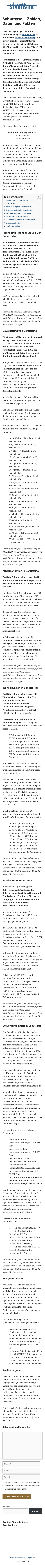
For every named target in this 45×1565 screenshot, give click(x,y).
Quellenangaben (13, 226)
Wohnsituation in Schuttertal (18, 213)
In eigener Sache (13, 223)
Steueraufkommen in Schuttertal (20, 220)
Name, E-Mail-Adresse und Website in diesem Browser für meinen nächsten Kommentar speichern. (22, 1485)
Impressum (31, 1558)
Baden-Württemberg (25, 37)
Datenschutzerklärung (17, 1558)
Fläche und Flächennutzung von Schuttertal (20, 202)
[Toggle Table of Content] (38, 197)
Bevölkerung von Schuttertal (18, 207)
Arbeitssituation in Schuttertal (19, 210)
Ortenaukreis (28, 34)
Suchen (6, 1506)
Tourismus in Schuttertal (17, 216)
